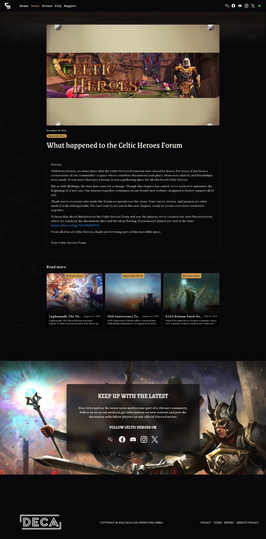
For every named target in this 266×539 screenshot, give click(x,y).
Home (24, 6)
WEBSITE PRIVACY (248, 522)
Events (47, 6)
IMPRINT (229, 522)
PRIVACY (206, 522)
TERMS (217, 522)
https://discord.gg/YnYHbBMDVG (75, 225)
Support (70, 6)
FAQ (58, 6)
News (35, 6)
